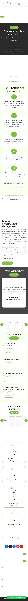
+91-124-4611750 (7, 584)
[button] (9, 81)
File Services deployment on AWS (13, 373)
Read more (8, 352)
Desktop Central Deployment (12, 359)
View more (13, 77)
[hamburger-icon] (24, 554)
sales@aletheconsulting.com (9, 591)
